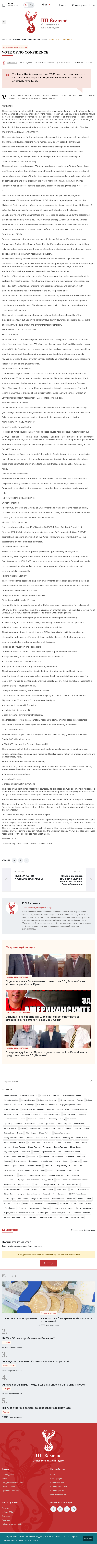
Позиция (80, 1100)
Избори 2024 (45, 1095)
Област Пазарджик (64, 1123)
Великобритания (33, 1194)
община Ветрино (49, 1128)
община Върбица (77, 1217)
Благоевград (30, 1123)
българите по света (64, 1170)
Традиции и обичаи (79, 1109)
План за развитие (20, 1161)
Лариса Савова (33, 1180)
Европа (23, 1119)
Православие (55, 1138)
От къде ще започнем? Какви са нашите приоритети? (35, 1361)
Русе (22, 1166)
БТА (80, 1166)
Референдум (33, 1156)
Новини (16, 39)
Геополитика (26, 1152)
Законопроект (57, 1156)
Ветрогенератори (24, 1184)
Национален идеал (11, 1152)
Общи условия (8, 1486)
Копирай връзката (84, 63)
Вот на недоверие (11, 1128)
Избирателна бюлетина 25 (47, 1105)
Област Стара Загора (46, 1123)
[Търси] (91, 1081)
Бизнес (68, 1128)
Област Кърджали (10, 1166)
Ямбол (84, 1142)
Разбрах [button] (88, 1539)
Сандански (63, 1203)
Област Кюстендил (34, 1166)
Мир (74, 1166)
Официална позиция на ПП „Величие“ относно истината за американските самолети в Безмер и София (43, 1018)
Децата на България (56, 1175)
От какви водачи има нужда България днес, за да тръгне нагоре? (43, 1384)
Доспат (73, 1203)
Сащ (69, 1213)
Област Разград (19, 1147)
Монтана (7, 1147)
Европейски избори (11, 1100)
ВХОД (63, 5)
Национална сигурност (37, 1175)
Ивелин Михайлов (67, 1100)
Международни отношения (34, 39)
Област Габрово (45, 1133)
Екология (7, 1161)
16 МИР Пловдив (47, 1189)
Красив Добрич (24, 1170)
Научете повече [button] (31, 1540)
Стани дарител (57, 1490)
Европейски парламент (51, 1114)
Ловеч (72, 1189)
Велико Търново (60, 1147)
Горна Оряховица (59, 1194)
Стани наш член (57, 1482)
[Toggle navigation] (91, 22)
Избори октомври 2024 (12, 1524)
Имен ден (64, 1217)
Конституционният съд (48, 1217)
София (76, 1142)
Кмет (58, 1180)
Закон (86, 1128)
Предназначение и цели (12, 1482)
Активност (48, 1166)
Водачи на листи (73, 1184)
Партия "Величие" (10, 1095)
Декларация (29, 1105)
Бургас (20, 1133)
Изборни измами (63, 1109)
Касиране (82, 1114)
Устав (4, 1479)
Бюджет (61, 1184)
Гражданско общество (29, 1095)
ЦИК (59, 1152)
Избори (89, 1100)
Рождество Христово (82, 1213)
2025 (77, 1170)
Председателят (73, 1175)
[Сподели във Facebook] (20, 860)
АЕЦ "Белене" (49, 1142)
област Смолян (85, 1203)
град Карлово (83, 1189)
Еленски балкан (51, 1203)
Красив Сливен (39, 1170)
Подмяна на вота (10, 1175)
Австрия (7, 1203)
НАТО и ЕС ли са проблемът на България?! (28, 1338)
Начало (7, 39)
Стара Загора (46, 1161)
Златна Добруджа (58, 1213)
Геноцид (22, 1175)
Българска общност (62, 1166)
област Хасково (10, 1208)
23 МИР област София (77, 1194)
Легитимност (79, 1123)
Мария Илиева (34, 1128)
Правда (21, 1180)
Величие (50, 1109)
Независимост (34, 1208)
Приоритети (33, 1161)
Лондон (21, 1194)
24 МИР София (9, 1199)
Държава (67, 1142)
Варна (60, 1128)
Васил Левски (23, 1199)
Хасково (66, 1161)
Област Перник (34, 1147)
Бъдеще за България (11, 1109)
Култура (46, 1208)
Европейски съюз (48, 1152)
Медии (36, 1152)
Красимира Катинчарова (30, 1114)
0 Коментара (64, 63)
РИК (24, 1217)
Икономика (71, 1119)
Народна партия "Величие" (70, 1105)
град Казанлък (36, 1203)
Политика (7, 1105)
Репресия (45, 1156)
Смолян (85, 1161)
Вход (52, 1475)
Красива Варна (42, 1213)
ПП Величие (12, 63)
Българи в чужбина (11, 1114)
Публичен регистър (10, 1490)
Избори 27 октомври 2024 (37, 1138)
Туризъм (22, 1142)
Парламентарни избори (72, 1095)
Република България (72, 1152)
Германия (32, 1119)
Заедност (22, 1208)
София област (9, 1133)
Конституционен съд (57, 1119)
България (56, 1095)
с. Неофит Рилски (48, 1184)
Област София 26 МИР (12, 1189)
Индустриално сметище (40, 1199)
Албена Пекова (9, 1180)
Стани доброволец (58, 1486)
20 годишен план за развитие (62, 1208)
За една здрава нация (84, 1208)
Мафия (23, 1128)
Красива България (28, 1100)
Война (25, 1203)
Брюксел (50, 1170)
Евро (59, 1142)
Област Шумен (75, 1147)
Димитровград (9, 1170)
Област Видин (31, 1133)
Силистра (76, 1161)
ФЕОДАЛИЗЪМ (48, 1180)
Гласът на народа (10, 1119)
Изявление (70, 1156)
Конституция (68, 1138)
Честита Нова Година (12, 1217)
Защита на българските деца (15, 1156)
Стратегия (16, 1203)
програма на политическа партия (75, 1180)
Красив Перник (9, 1366)
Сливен (35, 1189)
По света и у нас (34, 1142)
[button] (4, 22)
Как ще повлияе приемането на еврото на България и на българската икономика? (48, 1320)
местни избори (9, 1184)
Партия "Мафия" (82, 1138)
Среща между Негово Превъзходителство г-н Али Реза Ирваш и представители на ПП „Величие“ (46, 1054)
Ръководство (8, 1475)
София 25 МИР (62, 1189)
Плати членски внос (59, 1494)
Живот (36, 1184)
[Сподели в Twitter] (14, 860)
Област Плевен (9, 1194)
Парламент (18, 1105)
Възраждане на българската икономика (19, 1213)
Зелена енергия (10, 1142)
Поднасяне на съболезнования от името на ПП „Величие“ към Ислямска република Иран (45, 983)
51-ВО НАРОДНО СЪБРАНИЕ (33, 1109)
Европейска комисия (62, 1133)
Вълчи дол (81, 1156)
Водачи (57, 1161)
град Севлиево (58, 1199)
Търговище (47, 1147)
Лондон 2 (46, 1194)
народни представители (13, 1123)
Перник (26, 1189)
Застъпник (71, 1199)
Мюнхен (81, 1199)
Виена (89, 1199)
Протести (42, 1119)
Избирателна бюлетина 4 (48, 1100)
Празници (77, 1128)
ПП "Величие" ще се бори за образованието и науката (36, 1407)
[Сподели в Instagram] (26, 860)
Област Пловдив (69, 1114)
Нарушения (33, 1217)
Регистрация (81, 5)
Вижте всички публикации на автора (37, 908)
